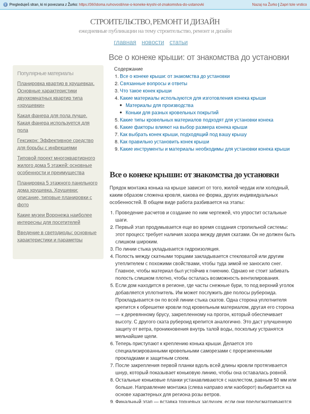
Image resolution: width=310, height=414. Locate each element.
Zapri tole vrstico (293, 4)
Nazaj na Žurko (264, 4)
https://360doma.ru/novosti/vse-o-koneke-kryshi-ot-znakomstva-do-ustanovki (141, 4)
